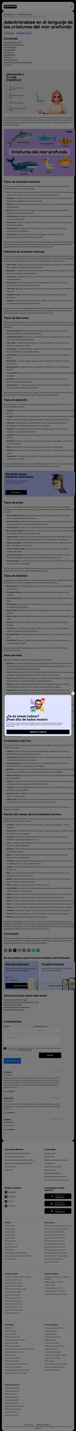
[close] (73, 693)
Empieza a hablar (38, 732)
